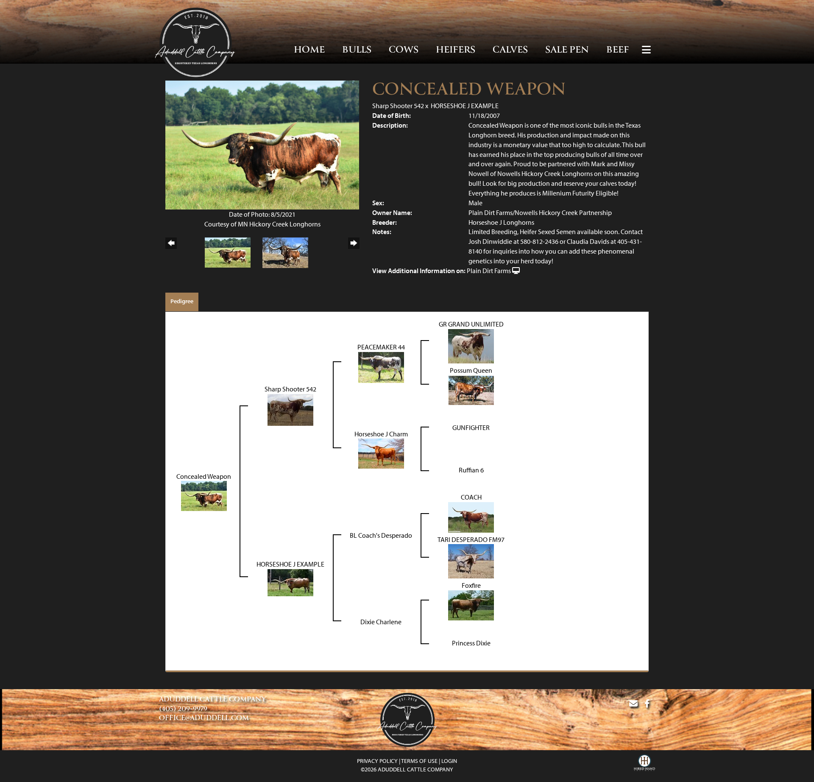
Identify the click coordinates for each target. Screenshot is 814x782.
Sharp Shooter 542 (398, 105)
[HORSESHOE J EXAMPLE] (290, 582)
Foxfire (471, 585)
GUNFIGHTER (471, 427)
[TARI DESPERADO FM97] (471, 560)
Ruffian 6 (471, 470)
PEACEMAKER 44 (381, 347)
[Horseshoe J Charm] (381, 453)
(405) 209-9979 (183, 709)
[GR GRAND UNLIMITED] (471, 345)
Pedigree (181, 301)
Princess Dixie (471, 643)
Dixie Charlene (380, 621)
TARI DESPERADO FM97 (471, 539)
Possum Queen (471, 370)
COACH (471, 497)
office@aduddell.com (204, 718)
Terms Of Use (419, 761)
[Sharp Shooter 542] (290, 409)
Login (449, 761)
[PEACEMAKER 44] (381, 366)
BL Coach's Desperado (381, 535)
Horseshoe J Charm (381, 434)
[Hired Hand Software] (644, 763)
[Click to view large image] (262, 144)
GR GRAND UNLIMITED (471, 324)
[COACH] (471, 516)
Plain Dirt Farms (489, 270)
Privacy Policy (377, 761)
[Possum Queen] (471, 389)
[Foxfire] (471, 604)
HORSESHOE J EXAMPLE (465, 105)
